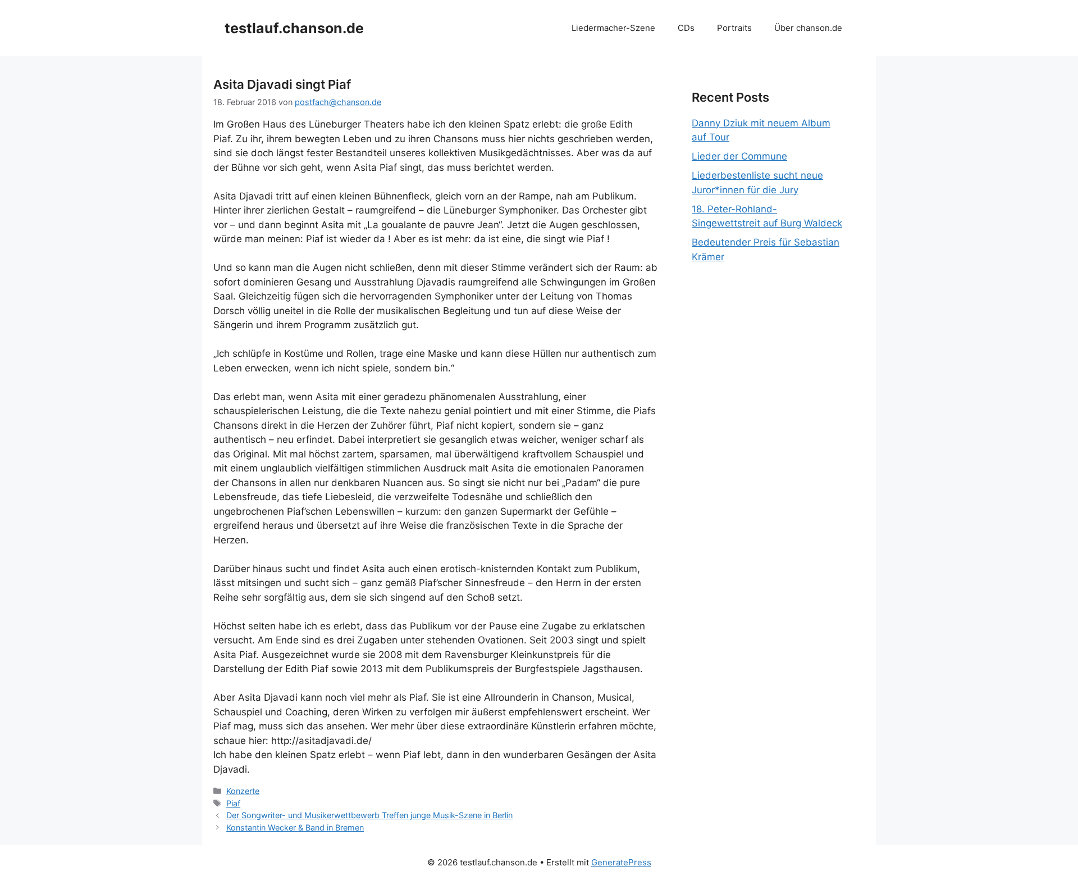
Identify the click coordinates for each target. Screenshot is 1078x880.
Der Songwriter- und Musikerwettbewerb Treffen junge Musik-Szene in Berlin (369, 815)
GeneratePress (621, 862)
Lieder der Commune (739, 156)
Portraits (734, 27)
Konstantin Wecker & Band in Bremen (295, 827)
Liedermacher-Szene (613, 27)
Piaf (233, 803)
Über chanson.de (808, 27)
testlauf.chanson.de (294, 28)
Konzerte (242, 791)
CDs (686, 27)
